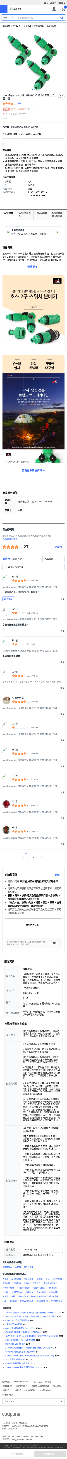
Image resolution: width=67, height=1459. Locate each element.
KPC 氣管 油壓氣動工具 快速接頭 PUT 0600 (23, 1332)
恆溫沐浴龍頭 (39, 1288)
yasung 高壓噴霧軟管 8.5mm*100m (20, 1328)
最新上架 (17, 558)
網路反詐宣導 (8, 1394)
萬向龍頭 (29, 1292)
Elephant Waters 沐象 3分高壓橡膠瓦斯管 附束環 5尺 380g (29, 1356)
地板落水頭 (57, 1279)
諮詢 (57, 875)
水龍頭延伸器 (42, 1301)
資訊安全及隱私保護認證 (24, 1390)
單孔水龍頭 (16, 1279)
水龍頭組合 (7, 1267)
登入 (46, 3)
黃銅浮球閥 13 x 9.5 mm (15, 1344)
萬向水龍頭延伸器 (38, 1296)
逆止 (4, 1301)
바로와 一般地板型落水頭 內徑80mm (20, 1352)
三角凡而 (36, 1283)
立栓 (47, 1279)
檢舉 (55, 943)
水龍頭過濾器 (56, 1301)
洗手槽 (27, 1283)
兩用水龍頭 (52, 1288)
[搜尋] (61, 17)
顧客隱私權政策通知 (40, 1386)
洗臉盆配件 (51, 26)
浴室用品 (27, 26)
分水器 (5, 1292)
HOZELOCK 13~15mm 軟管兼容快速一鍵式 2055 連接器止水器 (31, 1336)
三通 (13, 1296)
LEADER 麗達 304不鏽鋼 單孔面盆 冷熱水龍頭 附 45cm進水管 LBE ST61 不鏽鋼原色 (31, 1313)
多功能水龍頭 (49, 1283)
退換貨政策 (7, 1386)
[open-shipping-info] (32, 126)
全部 (5, 18)
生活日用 (17, 26)
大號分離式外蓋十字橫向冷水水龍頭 (20, 1340)
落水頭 (39, 1279)
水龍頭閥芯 (54, 1292)
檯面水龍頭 (23, 1296)
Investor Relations (21, 1381)
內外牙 (5, 1279)
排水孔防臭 (54, 1296)
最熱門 (6, 558)
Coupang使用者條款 (42, 1381)
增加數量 (5, 143)
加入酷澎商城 (45, 1390)
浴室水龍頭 (41, 1292)
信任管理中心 (21, 1386)
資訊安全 (6, 1390)
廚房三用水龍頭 (26, 1301)
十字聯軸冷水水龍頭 (13, 1324)
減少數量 (21, 143)
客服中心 (61, 3)
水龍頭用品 (39, 26)
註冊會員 (53, 3)
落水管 (5, 1296)
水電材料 (6, 1283)
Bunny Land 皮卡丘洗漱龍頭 (17, 1320)
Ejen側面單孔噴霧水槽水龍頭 (17, 1363)
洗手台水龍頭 (8, 1288)
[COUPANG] (11, 1415)
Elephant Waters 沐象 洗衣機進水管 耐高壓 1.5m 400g (27, 1348)
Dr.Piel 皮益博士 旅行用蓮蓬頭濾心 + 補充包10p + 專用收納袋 (30, 1317)
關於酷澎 (6, 1381)
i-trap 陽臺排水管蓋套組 (15, 1359)
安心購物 (57, 1386)
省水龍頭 (13, 1301)
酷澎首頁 (6, 26)
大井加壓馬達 (17, 1292)
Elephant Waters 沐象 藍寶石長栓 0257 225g (24, 1367)
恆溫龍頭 (17, 1283)
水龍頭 (18, 1267)
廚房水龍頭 (28, 1267)
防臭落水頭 (28, 1279)
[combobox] (53, 559)
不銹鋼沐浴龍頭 (23, 1288)
